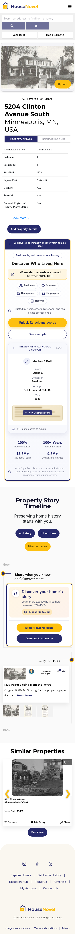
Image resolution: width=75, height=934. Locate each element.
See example (37, 334)
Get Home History (49, 875)
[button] (46, 99)
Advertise (60, 882)
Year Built (19, 35)
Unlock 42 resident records (37, 322)
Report (63, 699)
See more (37, 832)
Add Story (39, 822)
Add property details (24, 229)
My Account (28, 888)
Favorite (32, 99)
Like (63, 671)
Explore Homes (21, 875)
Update (62, 84)
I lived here (49, 533)
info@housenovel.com (17, 928)
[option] (37, 792)
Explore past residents (39, 627)
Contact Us (50, 888)
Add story (25, 533)
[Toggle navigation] (69, 6)
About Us (40, 882)
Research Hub (18, 882)
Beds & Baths (55, 35)
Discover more (37, 546)
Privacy (66, 928)
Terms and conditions (46, 928)
